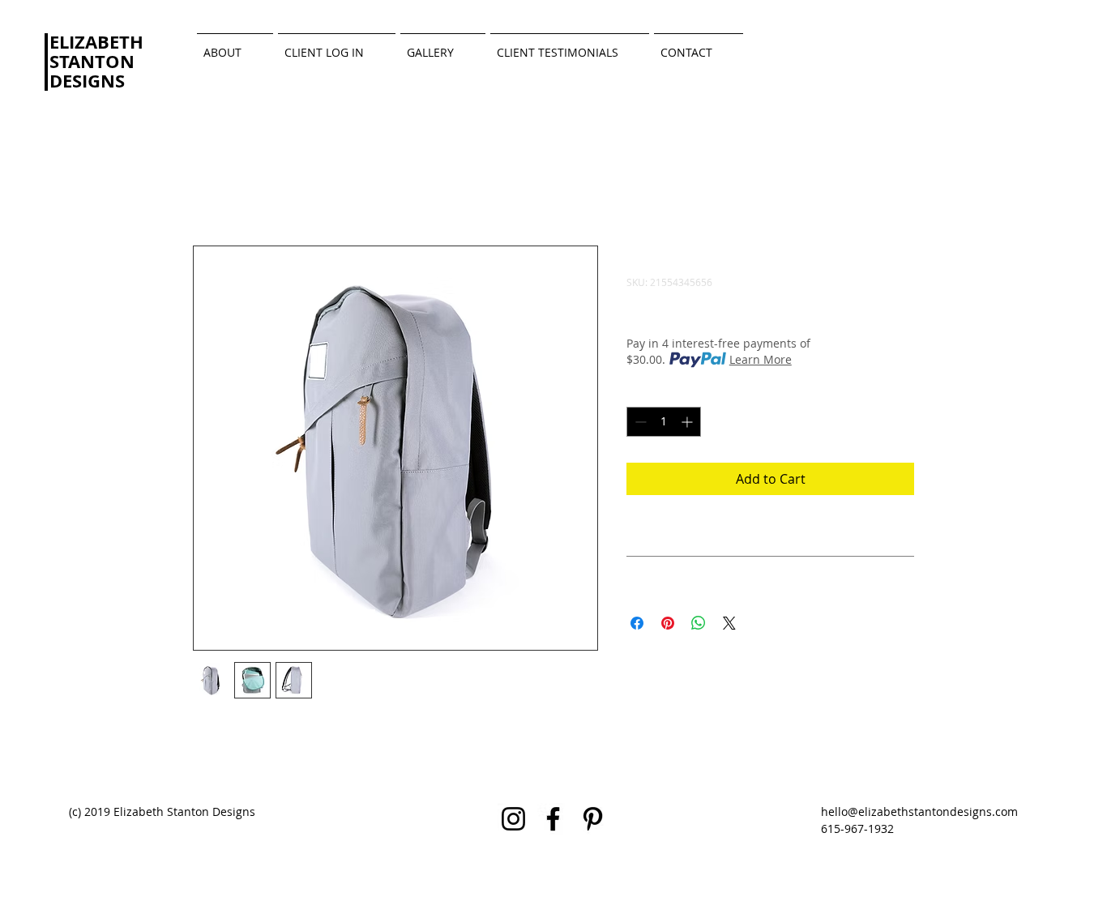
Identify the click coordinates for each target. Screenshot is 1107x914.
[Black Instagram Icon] (513, 819)
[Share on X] (729, 623)
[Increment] (688, 422)
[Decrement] (639, 422)
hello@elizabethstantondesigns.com (919, 811)
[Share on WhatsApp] (698, 623)
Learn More (760, 359)
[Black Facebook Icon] (553, 819)
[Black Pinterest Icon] (593, 819)
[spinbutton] (663, 422)
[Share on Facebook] (637, 623)
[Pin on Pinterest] (667, 623)
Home (211, 187)
